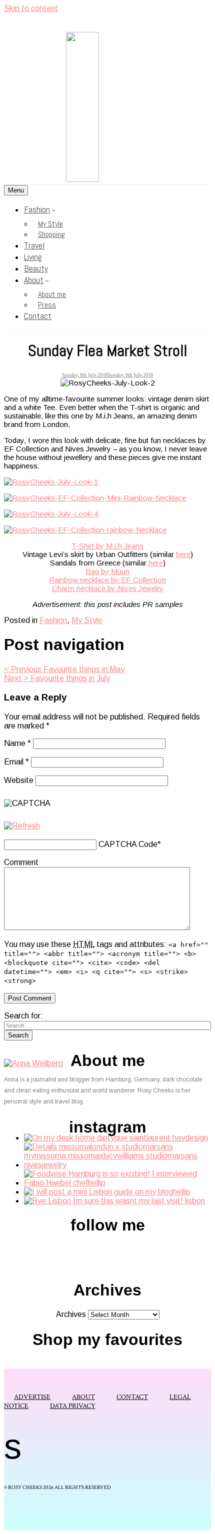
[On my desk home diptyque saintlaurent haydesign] (116, 1138)
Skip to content (31, 8)
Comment (21, 862)
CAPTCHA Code (128, 844)
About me (52, 294)
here (183, 554)
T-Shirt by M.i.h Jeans (108, 546)
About (34, 280)
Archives (71, 1314)
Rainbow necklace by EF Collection (107, 580)
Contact (38, 316)
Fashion (37, 209)
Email (16, 762)
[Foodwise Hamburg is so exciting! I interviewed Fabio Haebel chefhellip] (117, 1182)
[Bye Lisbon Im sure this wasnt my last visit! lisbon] (114, 1200)
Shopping (51, 234)
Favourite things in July (57, 678)
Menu (16, 190)
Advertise (32, 1397)
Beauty (36, 268)
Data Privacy (73, 1406)
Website (19, 780)
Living (33, 256)
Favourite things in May (64, 669)
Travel (34, 245)
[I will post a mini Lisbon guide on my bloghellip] (107, 1192)
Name (17, 743)
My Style (50, 223)
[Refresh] (22, 826)
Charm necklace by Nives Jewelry (108, 588)
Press (47, 305)
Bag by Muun (108, 571)
